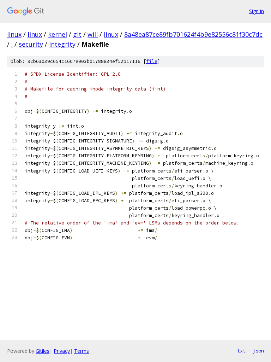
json (258, 351)
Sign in (256, 11)
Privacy (62, 351)
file (151, 61)
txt (241, 351)
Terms (81, 351)
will (93, 34)
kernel (57, 34)
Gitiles (42, 351)
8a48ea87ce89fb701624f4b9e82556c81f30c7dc (193, 34)
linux (14, 34)
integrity (62, 44)
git (77, 34)
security (31, 44)
